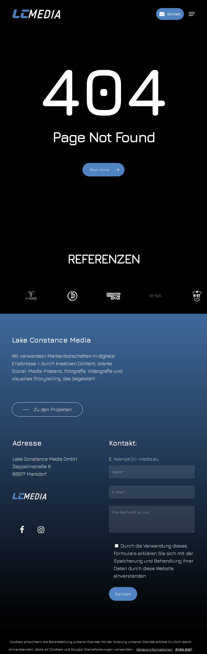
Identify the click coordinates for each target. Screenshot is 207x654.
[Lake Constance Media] (40, 14)
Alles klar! (183, 649)
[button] (192, 14)
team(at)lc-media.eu (136, 459)
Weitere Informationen (154, 649)
